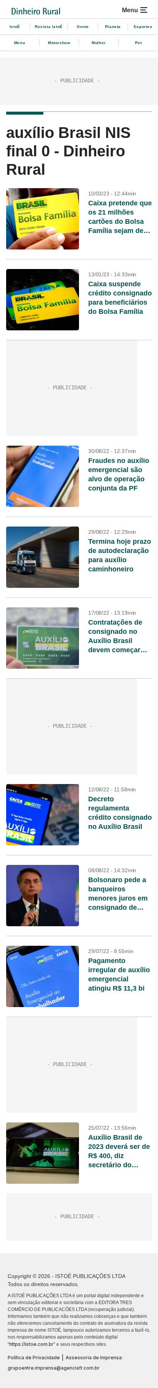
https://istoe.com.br (31, 1344)
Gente (83, 27)
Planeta (113, 27)
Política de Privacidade (34, 1357)
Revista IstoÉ (49, 27)
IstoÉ (15, 27)
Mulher (99, 43)
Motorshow (59, 43)
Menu (19, 43)
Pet (138, 43)
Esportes (143, 27)
